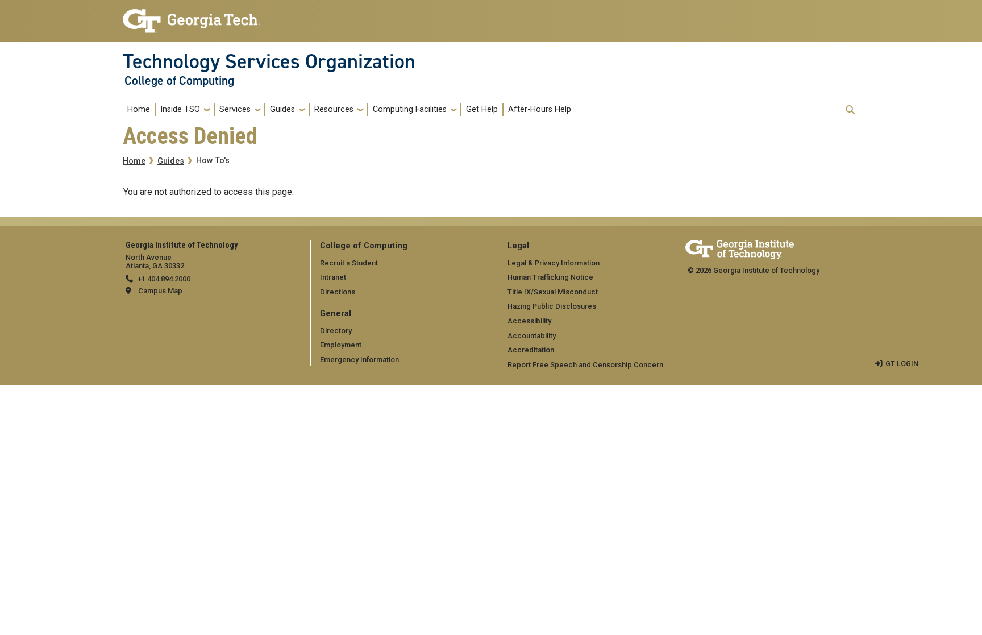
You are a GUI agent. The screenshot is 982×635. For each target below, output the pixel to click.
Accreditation (530, 350)
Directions (337, 292)
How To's (213, 160)
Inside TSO (180, 109)
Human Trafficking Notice (550, 277)
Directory (336, 330)
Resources (333, 109)
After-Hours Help (539, 109)
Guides (282, 109)
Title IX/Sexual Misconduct (552, 292)
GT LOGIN (901, 363)
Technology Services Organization (269, 61)
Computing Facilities (410, 109)
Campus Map (160, 291)
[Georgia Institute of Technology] (191, 16)
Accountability (531, 335)
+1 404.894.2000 (164, 279)
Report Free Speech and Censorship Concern (585, 364)
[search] (850, 109)
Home (138, 109)
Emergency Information (359, 359)
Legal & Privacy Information (553, 263)
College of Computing (179, 81)
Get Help (482, 109)
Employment (340, 345)
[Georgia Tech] (739, 247)
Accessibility (529, 321)
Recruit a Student (349, 263)
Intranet (333, 277)
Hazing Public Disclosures (551, 306)
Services (235, 109)
